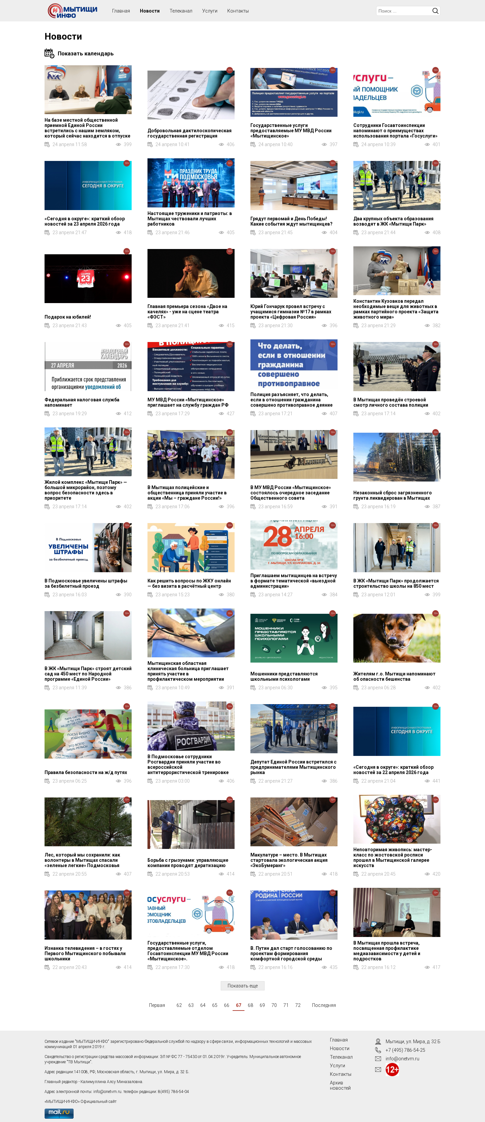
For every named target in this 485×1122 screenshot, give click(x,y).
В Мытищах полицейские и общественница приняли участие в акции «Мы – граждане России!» (187, 493)
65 (214, 1005)
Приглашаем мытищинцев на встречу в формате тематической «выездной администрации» (293, 581)
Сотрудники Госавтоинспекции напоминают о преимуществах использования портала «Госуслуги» (395, 131)
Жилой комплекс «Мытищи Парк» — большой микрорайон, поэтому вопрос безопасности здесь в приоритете (86, 490)
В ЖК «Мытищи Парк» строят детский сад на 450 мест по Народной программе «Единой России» (88, 674)
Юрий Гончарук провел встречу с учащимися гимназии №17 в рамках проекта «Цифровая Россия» (290, 312)
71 (286, 1005)
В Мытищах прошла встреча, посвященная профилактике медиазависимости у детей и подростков (386, 950)
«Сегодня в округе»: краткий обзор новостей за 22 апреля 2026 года (393, 769)
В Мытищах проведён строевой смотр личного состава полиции (390, 402)
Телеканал (181, 11)
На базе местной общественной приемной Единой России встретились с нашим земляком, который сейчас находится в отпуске (87, 128)
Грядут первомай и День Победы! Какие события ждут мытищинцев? (291, 221)
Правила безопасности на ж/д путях (86, 772)
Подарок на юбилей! (68, 317)
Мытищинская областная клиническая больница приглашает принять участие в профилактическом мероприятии (188, 671)
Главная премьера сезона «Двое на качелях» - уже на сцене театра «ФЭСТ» (187, 312)
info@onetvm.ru (107, 1091)
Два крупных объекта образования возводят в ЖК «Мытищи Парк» (393, 221)
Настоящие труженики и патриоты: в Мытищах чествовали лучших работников (189, 219)
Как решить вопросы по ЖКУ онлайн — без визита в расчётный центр (189, 583)
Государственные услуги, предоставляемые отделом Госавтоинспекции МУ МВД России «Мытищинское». (187, 950)
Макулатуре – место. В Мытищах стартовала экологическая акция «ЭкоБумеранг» (289, 860)
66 (226, 1005)
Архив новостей (340, 1085)
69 (262, 1005)
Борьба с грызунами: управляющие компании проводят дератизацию (187, 862)
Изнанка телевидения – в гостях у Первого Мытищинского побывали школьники (85, 953)
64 (203, 1005)
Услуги (209, 11)
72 (298, 1005)
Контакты (238, 11)
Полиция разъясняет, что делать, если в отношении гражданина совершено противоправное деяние (291, 400)
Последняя (324, 1005)
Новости (150, 11)
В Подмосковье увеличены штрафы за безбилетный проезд (86, 583)
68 (250, 1005)
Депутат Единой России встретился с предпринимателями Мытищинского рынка (293, 767)
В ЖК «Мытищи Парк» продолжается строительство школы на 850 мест (396, 583)
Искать (435, 11)
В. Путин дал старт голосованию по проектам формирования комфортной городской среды (291, 953)
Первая (157, 1005)
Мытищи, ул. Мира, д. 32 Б (413, 1041)
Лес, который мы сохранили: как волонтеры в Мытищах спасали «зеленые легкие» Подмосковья (82, 860)
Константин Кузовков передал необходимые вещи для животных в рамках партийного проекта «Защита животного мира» (395, 309)
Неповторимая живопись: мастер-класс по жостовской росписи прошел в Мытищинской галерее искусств (392, 857)
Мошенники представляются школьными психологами (284, 676)
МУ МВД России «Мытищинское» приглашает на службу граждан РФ (188, 402)
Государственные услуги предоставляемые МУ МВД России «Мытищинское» (291, 131)
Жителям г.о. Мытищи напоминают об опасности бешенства (394, 676)
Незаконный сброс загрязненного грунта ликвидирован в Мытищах (392, 495)
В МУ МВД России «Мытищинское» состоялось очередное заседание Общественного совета (290, 493)
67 (238, 1005)
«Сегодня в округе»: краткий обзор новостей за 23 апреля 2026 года (85, 221)
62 (179, 1005)
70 (274, 1005)
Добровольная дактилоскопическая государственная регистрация (189, 133)
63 (191, 1005)
